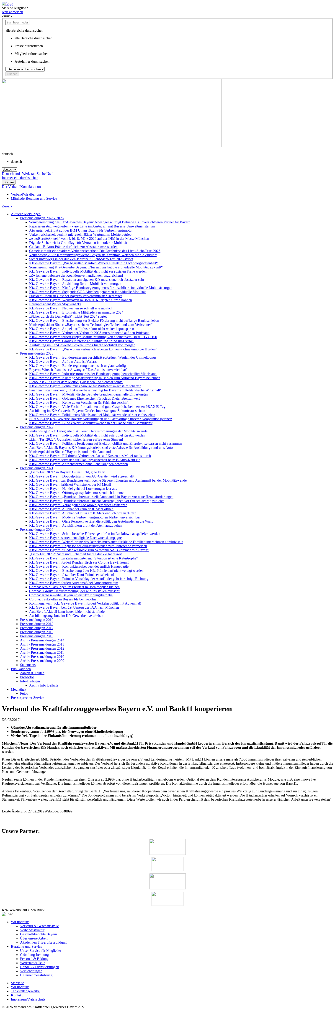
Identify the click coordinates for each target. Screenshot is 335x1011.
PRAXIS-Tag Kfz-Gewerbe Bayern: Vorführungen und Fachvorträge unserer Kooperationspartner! (100, 419)
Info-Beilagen (30, 681)
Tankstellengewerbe (25, 991)
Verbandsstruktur (32, 930)
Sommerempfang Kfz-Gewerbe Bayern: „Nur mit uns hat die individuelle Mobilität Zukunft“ (96, 267)
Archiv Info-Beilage (43, 685)
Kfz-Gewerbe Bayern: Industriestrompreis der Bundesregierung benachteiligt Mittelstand (93, 374)
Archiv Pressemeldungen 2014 (42, 640)
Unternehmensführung (36, 975)
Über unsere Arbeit (33, 938)
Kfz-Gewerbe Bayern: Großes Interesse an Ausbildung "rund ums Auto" (81, 341)
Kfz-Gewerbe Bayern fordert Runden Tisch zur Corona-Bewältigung (79, 562)
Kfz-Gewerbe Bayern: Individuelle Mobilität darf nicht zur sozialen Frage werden (88, 271)
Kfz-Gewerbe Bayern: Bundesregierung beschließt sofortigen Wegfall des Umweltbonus (92, 357)
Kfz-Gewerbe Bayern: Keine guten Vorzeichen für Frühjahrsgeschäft (78, 402)
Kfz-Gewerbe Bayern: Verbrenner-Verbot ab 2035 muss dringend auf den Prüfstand (89, 333)
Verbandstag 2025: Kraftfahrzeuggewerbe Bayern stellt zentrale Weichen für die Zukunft (93, 255)
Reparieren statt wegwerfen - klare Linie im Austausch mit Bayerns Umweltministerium (92, 226)
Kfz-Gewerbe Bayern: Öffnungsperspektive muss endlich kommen (77, 493)
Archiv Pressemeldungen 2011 (42, 652)
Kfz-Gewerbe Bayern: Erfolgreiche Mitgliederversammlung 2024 (76, 312)
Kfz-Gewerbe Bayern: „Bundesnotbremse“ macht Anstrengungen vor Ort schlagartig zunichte (96, 501)
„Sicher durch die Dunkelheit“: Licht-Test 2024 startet (68, 316)
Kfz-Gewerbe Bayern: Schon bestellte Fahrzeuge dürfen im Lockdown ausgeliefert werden (94, 534)
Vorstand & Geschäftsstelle (39, 926)
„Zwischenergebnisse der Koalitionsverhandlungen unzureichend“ (76, 275)
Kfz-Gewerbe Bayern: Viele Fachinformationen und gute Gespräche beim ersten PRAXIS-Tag (97, 406)
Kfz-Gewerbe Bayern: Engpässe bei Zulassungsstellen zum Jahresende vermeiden (88, 546)
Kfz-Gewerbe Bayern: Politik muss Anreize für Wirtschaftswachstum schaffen (85, 386)
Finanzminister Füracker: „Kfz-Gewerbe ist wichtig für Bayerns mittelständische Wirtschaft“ (95, 390)
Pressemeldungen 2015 (36, 636)
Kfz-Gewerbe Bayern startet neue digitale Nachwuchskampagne (75, 538)
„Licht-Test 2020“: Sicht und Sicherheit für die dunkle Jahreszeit (75, 554)
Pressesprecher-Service (27, 698)
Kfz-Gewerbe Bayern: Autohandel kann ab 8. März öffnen (71, 509)
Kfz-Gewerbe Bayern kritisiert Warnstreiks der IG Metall (70, 484)
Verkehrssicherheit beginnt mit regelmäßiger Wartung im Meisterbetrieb (80, 234)
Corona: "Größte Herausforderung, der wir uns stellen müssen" (74, 591)
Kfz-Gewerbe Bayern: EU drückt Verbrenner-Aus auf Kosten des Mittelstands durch (90, 456)
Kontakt (17, 995)
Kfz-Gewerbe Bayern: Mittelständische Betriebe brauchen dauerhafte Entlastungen (88, 394)
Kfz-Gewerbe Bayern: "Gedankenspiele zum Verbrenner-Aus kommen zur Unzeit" (89, 550)
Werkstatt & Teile (32, 963)
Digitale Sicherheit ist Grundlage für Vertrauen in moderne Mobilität (78, 243)
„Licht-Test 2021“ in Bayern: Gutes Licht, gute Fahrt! (67, 472)
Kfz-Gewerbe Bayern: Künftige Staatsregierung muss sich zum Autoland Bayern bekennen (94, 378)
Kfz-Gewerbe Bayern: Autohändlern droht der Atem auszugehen (75, 525)
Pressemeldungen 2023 (36, 353)
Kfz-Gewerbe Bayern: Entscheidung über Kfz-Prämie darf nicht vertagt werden (86, 570)
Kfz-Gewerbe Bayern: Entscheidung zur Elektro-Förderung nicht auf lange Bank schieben (94, 320)
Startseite (17, 983)
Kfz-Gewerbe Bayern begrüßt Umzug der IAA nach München (74, 607)
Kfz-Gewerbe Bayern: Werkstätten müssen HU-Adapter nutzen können (80, 300)
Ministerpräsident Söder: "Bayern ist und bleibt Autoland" (70, 452)
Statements (28, 665)
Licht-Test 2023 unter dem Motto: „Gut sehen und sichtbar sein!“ (76, 382)
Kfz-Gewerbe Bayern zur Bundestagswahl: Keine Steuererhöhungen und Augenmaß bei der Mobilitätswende (108, 480)
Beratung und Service (26, 946)
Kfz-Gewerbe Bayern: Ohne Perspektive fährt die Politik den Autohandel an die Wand (91, 521)
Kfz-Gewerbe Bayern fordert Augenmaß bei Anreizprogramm (73, 583)
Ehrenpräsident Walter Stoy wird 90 (55, 304)
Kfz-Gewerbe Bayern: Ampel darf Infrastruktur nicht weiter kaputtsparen (81, 329)
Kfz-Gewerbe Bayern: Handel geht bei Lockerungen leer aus (73, 488)
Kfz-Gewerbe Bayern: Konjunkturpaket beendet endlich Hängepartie (79, 566)
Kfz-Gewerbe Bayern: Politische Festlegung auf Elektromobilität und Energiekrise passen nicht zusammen (105, 443)
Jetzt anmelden (12, 12)
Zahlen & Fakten (32, 673)
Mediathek (18, 689)
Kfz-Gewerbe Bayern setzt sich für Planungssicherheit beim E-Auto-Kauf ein (84, 460)
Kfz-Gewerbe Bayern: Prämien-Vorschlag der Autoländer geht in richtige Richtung (88, 579)
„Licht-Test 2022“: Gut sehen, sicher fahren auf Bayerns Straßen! (76, 439)
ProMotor (27, 677)
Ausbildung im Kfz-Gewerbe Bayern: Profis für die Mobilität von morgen (82, 345)
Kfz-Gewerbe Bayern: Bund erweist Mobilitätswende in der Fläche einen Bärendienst (90, 423)
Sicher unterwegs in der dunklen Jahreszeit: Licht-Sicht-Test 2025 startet (81, 259)
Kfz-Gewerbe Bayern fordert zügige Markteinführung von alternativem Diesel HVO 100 (93, 337)
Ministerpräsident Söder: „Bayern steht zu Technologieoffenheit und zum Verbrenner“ (90, 325)
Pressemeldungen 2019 (36, 620)
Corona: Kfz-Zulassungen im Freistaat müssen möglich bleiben (74, 587)
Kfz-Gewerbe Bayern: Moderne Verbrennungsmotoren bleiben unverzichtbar (84, 517)
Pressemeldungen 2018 (36, 624)
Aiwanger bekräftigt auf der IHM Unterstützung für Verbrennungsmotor (81, 230)
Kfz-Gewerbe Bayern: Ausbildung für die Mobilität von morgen (75, 284)
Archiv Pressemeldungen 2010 (42, 657)
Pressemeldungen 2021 (36, 468)
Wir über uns (20, 922)
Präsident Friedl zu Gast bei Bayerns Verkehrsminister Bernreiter (75, 296)
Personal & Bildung (34, 959)
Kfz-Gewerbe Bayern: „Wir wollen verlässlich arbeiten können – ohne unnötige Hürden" (93, 349)
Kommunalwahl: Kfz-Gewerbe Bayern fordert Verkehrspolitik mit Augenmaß (85, 603)
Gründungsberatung (34, 955)
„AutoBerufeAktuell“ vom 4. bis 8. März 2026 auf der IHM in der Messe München (89, 238)
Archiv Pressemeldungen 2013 (42, 644)
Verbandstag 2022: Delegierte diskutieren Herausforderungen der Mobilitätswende (88, 431)
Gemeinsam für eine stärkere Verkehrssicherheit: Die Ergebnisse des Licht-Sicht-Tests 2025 (94, 251)
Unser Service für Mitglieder (40, 950)
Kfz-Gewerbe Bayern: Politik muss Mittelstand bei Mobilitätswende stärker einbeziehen (92, 415)
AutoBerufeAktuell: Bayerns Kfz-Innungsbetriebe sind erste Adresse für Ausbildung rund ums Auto (101, 447)
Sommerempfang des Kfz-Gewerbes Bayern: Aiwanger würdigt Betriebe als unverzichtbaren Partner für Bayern (109, 222)
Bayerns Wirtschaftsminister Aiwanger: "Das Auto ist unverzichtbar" (78, 370)
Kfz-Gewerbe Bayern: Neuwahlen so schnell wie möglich (71, 308)
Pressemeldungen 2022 (36, 427)
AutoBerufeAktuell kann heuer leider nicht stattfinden (67, 611)
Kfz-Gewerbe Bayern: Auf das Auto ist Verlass (63, 361)
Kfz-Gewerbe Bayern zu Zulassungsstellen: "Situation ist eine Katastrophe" (83, 558)
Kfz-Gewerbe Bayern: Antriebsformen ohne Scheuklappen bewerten (78, 464)
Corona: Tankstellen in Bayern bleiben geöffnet (63, 599)
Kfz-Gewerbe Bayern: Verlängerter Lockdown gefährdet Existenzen (78, 505)
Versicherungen (31, 971)
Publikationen (21, 669)
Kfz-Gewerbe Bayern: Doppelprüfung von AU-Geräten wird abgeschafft (81, 476)
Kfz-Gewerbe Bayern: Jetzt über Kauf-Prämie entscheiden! (71, 575)
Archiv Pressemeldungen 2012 (42, 648)
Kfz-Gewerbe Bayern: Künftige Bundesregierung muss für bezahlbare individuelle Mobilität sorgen (100, 288)
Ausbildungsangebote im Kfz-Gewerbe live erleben (66, 616)
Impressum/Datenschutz (28, 999)
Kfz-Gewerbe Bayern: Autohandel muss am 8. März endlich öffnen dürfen (82, 513)
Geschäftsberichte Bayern (38, 934)
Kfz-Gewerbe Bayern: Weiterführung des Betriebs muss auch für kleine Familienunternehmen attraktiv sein (106, 542)
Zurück (7, 206)
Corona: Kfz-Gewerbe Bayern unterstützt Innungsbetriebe (71, 595)
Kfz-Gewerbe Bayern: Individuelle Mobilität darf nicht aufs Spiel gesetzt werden (87, 435)
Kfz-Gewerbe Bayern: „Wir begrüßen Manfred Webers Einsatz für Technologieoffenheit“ (93, 263)
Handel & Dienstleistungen (39, 967)
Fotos (24, 693)
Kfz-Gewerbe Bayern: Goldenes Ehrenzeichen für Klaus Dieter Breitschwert (84, 398)
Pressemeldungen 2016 (36, 632)
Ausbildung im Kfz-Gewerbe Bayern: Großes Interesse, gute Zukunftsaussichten (87, 411)
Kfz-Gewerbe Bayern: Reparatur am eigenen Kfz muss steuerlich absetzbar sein (86, 279)
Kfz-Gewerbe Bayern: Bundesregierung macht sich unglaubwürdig (77, 366)
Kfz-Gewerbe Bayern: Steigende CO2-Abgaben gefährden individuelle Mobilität (87, 292)
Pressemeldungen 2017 (36, 628)
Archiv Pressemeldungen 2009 (42, 661)
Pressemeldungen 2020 (36, 529)
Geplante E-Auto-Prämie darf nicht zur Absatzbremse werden (73, 247)
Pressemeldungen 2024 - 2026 (42, 218)
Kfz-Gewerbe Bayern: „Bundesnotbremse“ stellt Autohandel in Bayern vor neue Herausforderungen (101, 497)
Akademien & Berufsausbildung (43, 942)
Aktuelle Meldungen (26, 214)
